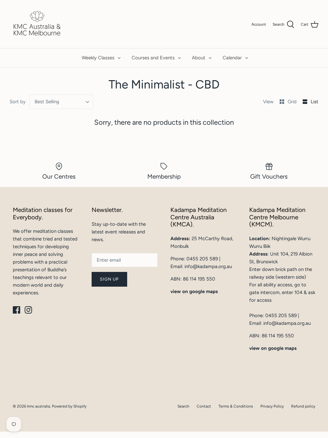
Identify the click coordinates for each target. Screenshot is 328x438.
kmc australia (38, 406)
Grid (293, 102)
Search (183, 406)
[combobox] (61, 102)
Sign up (109, 279)
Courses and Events (153, 58)
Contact (204, 406)
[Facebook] (16, 310)
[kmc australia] (37, 24)
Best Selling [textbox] (47, 102)
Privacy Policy (272, 406)
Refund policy (303, 406)
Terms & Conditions (235, 406)
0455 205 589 (202, 259)
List (314, 102)
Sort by (18, 102)
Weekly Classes (98, 58)
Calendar (232, 58)
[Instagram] (28, 310)
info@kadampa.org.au (208, 266)
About (198, 58)
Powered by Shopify (69, 406)
